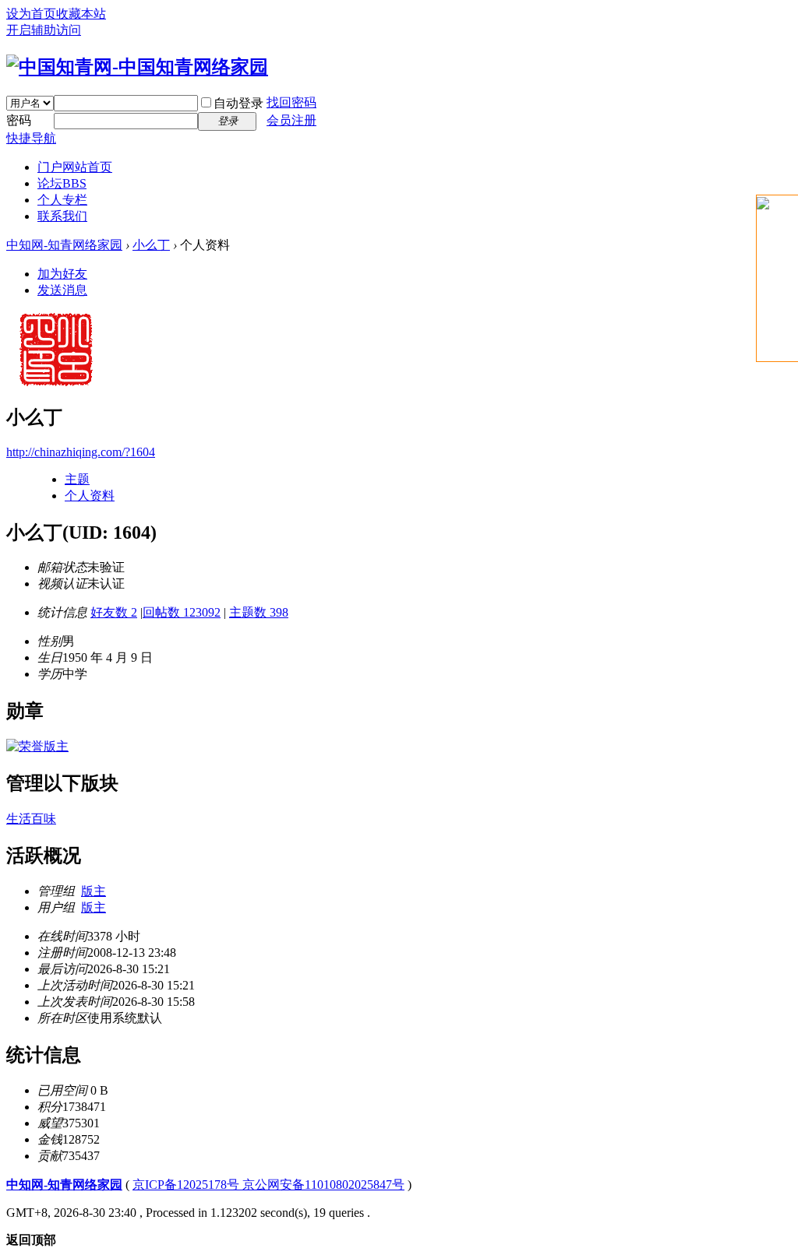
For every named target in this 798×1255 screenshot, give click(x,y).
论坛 (62, 183)
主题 (77, 479)
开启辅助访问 (43, 30)
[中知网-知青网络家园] (137, 67)
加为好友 (62, 273)
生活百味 (31, 818)
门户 (74, 167)
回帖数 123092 (182, 612)
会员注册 (291, 120)
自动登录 (238, 103)
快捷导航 (31, 138)
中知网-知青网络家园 (64, 244)
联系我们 (62, 216)
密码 (18, 120)
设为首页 (31, 13)
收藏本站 (81, 13)
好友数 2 (113, 612)
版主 (93, 891)
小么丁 (151, 244)
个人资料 (90, 495)
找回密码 (291, 102)
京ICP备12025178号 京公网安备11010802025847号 (268, 1184)
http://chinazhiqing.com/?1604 (80, 452)
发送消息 (62, 290)
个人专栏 (62, 199)
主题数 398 (258, 612)
